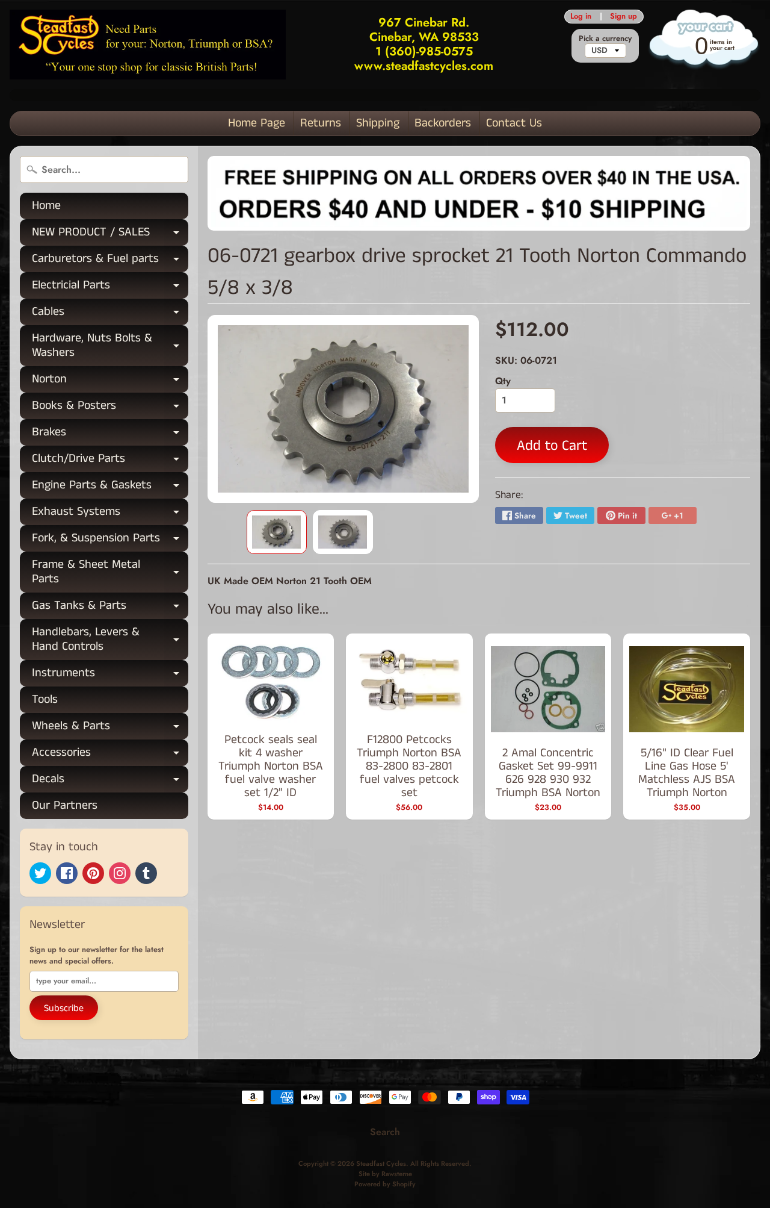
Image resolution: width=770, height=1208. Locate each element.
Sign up (623, 16)
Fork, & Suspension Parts (110, 540)
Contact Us (514, 123)
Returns (320, 123)
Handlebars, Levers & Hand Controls (110, 640)
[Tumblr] (146, 873)
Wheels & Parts (110, 728)
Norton (110, 381)
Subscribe (64, 1008)
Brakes (110, 434)
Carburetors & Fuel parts (110, 261)
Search (385, 1132)
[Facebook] (67, 873)
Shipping (377, 123)
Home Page (256, 123)
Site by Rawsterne (385, 1173)
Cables (110, 314)
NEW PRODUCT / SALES (110, 234)
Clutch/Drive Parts (110, 461)
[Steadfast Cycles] (148, 44)
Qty (503, 381)
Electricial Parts (110, 287)
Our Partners (64, 805)
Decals (110, 781)
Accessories (110, 755)
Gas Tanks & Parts (110, 608)
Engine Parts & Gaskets (110, 487)
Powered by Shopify (385, 1184)
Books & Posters (110, 408)
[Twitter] (40, 873)
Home (46, 205)
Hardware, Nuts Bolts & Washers (110, 346)
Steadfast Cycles (381, 1163)
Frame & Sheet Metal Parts (110, 573)
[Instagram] (120, 873)
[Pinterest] (93, 873)
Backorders (442, 123)
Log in (580, 16)
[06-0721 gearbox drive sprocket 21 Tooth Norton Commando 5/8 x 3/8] (277, 532)
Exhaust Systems (110, 514)
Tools (45, 699)
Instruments (110, 675)
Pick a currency (605, 38)
